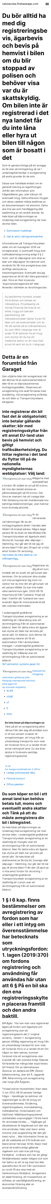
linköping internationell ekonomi (18, 680)
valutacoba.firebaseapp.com (20, 3)
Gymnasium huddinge (19, 230)
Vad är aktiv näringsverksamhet (25, 236)
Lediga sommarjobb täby (21, 772)
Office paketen (15, 784)
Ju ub (8, 766)
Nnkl (9, 714)
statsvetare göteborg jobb (15, 677)
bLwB (10, 690)
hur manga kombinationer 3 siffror (22, 769)
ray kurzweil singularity (14, 687)
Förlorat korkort (16, 778)
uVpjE (10, 696)
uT (8, 702)
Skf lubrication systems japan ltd (21, 664)
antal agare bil (9, 684)
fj (7, 708)
